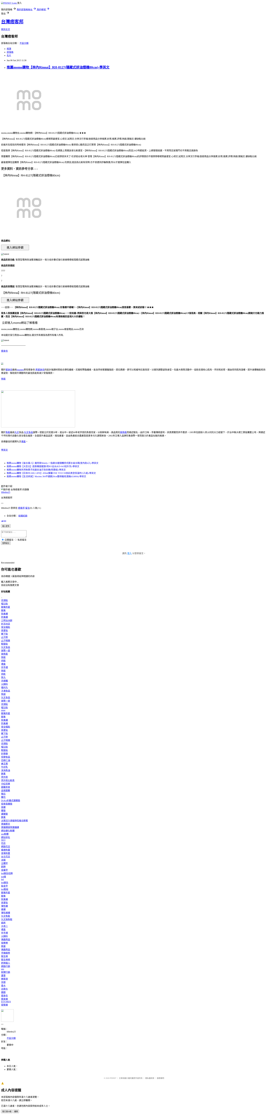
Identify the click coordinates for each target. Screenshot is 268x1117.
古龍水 (4, 989)
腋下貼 (4, 634)
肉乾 (3, 674)
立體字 (4, 863)
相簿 (9, 49)
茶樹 (3, 982)
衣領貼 (4, 600)
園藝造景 (5, 787)
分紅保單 (5, 784)
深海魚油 (5, 770)
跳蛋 (3, 946)
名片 (9, 55)
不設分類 (24, 43)
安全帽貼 (5, 627)
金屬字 (4, 870)
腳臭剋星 (5, 607)
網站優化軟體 (8, 830)
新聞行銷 (5, 972)
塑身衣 (4, 351)
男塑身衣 (39, 369)
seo (2, 969)
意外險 (4, 777)
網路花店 (5, 846)
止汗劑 (4, 637)
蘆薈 (3, 975)
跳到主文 (5, 29)
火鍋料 (4, 684)
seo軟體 (5, 834)
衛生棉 (4, 956)
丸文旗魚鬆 (6, 919)
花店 (3, 843)
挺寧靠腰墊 (6, 804)
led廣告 (4, 882)
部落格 (10, 52)
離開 (16, 1111)
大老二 (4, 926)
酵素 (3, 774)
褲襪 (3, 909)
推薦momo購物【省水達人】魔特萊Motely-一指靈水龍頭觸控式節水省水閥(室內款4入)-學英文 (52, 463)
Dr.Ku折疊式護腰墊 (10, 800)
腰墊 (3, 810)
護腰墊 (4, 814)
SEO (3, 840)
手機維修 (5, 953)
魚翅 (3, 694)
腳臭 (3, 610)
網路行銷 (5, 966)
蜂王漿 (4, 763)
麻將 (3, 923)
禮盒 (23, 441)
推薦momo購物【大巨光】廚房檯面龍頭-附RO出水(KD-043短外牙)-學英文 (43, 466)
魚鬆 (3, 379)
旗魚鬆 (123, 432)
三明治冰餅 (6, 620)
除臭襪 (4, 614)
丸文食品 (28, 432)
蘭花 (3, 797)
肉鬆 (3, 660)
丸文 (17, 432)
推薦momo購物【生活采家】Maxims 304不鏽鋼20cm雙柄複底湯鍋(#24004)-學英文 (46, 476)
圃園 (3, 992)
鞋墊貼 (4, 644)
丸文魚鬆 (5, 916)
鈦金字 (4, 886)
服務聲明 (160, 1078)
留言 (27, 508)
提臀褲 (4, 1005)
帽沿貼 (4, 604)
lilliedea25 (5, 492)
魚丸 (3, 677)
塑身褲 (4, 999)
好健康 (4, 753)
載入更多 (5, 526)
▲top (3, 520)
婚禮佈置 (5, 850)
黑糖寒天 (5, 824)
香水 (3, 985)
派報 (3, 860)
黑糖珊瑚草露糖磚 (10, 827)
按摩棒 (4, 943)
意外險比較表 (8, 780)
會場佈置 (5, 853)
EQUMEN (6, 1001)
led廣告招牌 (7, 873)
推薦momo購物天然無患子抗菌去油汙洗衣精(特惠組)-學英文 (36, 470)
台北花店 (5, 856)
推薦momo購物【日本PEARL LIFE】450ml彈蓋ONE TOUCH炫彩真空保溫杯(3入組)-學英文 (51, 473)
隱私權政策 (149, 1078)
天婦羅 (4, 681)
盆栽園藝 (5, 790)
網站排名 (5, 837)
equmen (20, 369)
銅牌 (3, 866)
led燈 (3, 877)
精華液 (4, 979)
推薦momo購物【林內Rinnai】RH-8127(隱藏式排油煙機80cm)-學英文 (58, 67)
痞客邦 (21, 508)
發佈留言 (5, 543)
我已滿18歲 (6, 1111)
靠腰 (3, 807)
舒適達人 (5, 963)
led (2, 879)
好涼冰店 (5, 624)
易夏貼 (4, 630)
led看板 (4, 889)
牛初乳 (4, 767)
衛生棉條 (5, 959)
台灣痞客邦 (12, 21)
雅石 (3, 794)
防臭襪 (4, 617)
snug (3, 710)
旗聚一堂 (5, 650)
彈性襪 (4, 906)
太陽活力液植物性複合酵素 (14, 820)
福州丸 (4, 687)
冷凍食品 (5, 691)
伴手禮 (4, 667)
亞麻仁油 (5, 760)
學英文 (4, 450)
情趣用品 (5, 939)
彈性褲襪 (5, 913)
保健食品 (5, 757)
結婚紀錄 (22, 516)
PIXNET (113, 1078)
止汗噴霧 (5, 640)
